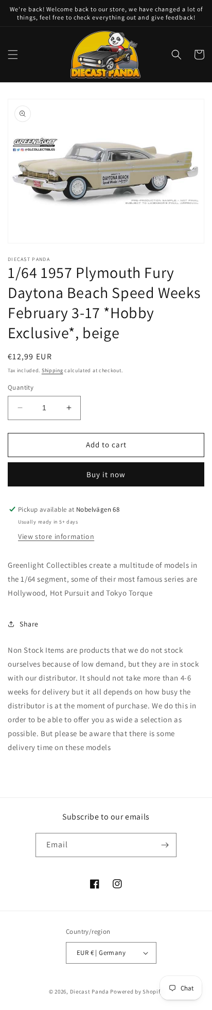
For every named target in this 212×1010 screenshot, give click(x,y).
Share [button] (29, 624)
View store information (56, 536)
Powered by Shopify (136, 991)
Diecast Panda (89, 991)
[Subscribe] (164, 845)
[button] (13, 54)
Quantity (20, 387)
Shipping (52, 370)
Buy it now (106, 474)
